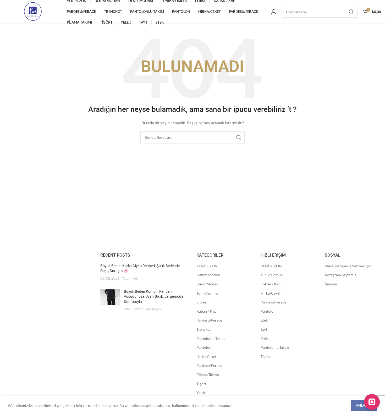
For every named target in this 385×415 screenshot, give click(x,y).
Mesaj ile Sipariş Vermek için (348, 266)
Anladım (364, 405)
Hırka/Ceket (206, 356)
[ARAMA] (351, 12)
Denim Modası (208, 275)
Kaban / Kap (206, 311)
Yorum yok (130, 278)
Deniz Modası (207, 284)
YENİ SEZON (207, 266)
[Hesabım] (273, 12)
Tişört (201, 383)
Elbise (201, 302)
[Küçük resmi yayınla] (110, 300)
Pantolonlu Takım (210, 338)
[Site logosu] (33, 11)
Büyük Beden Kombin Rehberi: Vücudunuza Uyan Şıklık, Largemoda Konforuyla (153, 296)
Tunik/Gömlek (207, 293)
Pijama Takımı (207, 374)
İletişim (331, 284)
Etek (264, 320)
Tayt (264, 329)
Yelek (200, 392)
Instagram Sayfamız (340, 275)
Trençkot (203, 329)
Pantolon (203, 347)
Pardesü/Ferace (209, 320)
